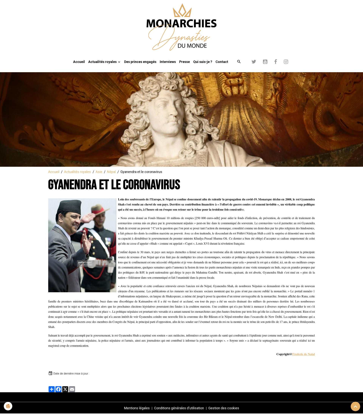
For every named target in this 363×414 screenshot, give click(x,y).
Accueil (79, 62)
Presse (184, 62)
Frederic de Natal (303, 354)
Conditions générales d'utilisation (179, 408)
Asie (99, 172)
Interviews (168, 62)
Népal (111, 172)
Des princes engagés (140, 62)
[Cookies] (8, 406)
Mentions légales (137, 408)
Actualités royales (102, 62)
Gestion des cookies (223, 408)
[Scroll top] (355, 406)
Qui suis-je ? (202, 62)
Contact (222, 62)
